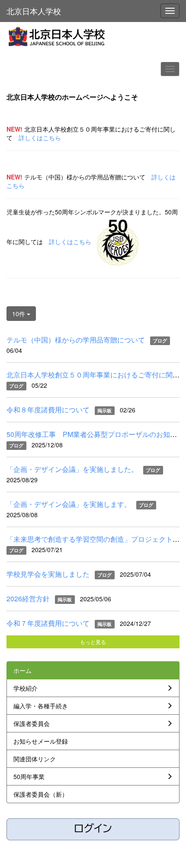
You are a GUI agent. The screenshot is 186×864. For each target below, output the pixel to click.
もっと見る (93, 641)
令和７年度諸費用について (48, 623)
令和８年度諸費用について (48, 410)
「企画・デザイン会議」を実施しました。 (72, 469)
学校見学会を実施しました (48, 574)
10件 (19, 313)
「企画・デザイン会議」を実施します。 (68, 504)
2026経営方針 (28, 598)
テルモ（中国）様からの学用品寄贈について (75, 340)
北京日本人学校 (33, 10)
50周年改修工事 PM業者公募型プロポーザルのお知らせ (95, 434)
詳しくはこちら (40, 137)
